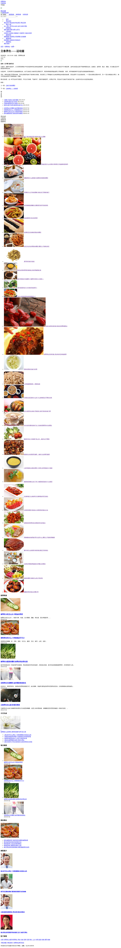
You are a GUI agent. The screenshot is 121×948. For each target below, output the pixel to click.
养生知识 (8, 21)
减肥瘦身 (6, 36)
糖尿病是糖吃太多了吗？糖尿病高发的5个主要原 (38, 481)
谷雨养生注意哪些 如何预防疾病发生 (13, 683)
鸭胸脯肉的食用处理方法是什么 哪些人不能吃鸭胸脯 (39, 537)
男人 (8, 26)
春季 (5, 29)
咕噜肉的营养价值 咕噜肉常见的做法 (34, 523)
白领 (15, 26)
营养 (25, 939)
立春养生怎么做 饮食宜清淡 (10, 705)
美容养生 (12, 36)
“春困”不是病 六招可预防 (11, 100)
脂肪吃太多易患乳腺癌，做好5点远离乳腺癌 (37, 454)
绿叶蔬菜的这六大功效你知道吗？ (27, 287)
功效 (22, 939)
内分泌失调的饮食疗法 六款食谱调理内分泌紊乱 (38, 425)
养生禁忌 (17, 22)
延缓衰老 (11, 14)
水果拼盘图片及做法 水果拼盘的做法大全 (36, 510)
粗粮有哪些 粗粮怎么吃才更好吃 (33, 578)
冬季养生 (6, 939)
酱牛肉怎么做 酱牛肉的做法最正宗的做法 (36, 550)
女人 (5, 26)
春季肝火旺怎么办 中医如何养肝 (13, 111)
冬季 (14, 29)
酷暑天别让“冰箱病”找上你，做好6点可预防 (37, 439)
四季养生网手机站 (19, 942)
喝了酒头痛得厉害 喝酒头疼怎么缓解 (34, 136)
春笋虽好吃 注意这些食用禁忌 (12, 843)
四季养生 (8, 28)
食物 (48, 939)
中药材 (6, 33)
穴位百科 (10, 33)
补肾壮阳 (25, 14)
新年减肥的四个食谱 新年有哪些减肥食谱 (16, 840)
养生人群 (8, 24)
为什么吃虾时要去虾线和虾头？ (26, 296)
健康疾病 (8, 38)
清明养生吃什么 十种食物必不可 (13, 110)
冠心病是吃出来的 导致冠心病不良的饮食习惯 (37, 411)
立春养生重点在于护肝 (10, 101)
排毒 (42, 939)
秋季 (11, 29)
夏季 (8, 29)
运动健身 (23, 36)
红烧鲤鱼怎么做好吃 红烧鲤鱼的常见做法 (36, 496)
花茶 (28, 939)
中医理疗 (22, 33)
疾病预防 (6, 40)
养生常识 (6, 22)
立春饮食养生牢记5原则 (11, 103)
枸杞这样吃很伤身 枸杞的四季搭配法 (56, 326)
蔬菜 (40, 939)
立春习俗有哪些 (10, 85)
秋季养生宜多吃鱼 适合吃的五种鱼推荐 (55, 354)
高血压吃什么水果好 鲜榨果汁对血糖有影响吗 (54, 164)
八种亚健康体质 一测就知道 (32, 384)
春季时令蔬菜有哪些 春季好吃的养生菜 (14, 661)
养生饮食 (12, 22)
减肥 (10, 939)
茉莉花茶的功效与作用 (30, 369)
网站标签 (10, 942)
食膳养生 (8, 41)
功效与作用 (28, 33)
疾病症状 (12, 40)
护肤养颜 (17, 36)
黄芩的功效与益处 (29, 261)
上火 (34, 939)
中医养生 (8, 31)
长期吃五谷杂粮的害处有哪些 (32, 232)
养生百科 (23, 22)
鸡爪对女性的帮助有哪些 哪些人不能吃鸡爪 (36, 246)
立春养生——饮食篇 (12, 88)
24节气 (18, 29)
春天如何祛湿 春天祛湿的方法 (12, 842)
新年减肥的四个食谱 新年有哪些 (13, 113)
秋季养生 (14, 939)
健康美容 (8, 35)
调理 (45, 939)
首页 (7, 19)
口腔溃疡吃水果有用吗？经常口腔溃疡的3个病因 (38, 468)
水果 (2, 939)
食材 (8, 43)
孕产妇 (12, 26)
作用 (37, 939)
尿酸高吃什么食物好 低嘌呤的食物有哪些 (36, 178)
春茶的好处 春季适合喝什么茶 (12, 845)
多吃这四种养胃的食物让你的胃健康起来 (29, 270)
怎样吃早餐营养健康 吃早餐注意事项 (34, 564)
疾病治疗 (17, 40)
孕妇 (19, 939)
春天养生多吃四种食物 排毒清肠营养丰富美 (16, 847)
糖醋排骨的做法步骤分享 (31, 592)
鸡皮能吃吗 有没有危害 (31, 218)
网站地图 (3, 11)
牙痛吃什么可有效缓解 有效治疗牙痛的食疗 (36, 192)
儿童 (18, 26)
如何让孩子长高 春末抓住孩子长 (13, 105)
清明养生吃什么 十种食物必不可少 (13, 638)
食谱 (5, 43)
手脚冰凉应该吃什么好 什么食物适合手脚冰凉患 (38, 397)
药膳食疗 (16, 33)
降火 (31, 939)
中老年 (22, 26)
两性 (25, 26)
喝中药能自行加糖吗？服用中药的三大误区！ (30, 279)
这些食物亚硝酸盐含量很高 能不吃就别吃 (36, 205)
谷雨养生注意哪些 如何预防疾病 (13, 108)
